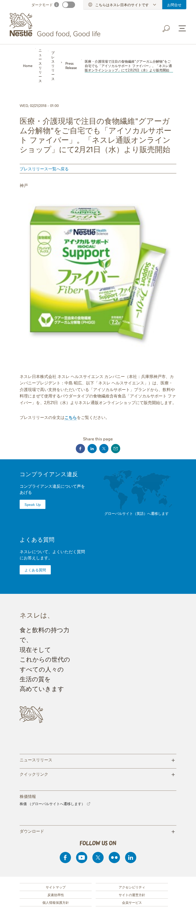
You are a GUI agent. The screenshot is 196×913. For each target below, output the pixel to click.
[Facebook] (65, 857)
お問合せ (174, 4)
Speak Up (32, 504)
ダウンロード (97, 831)
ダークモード (42, 4)
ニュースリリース (97, 759)
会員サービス (132, 902)
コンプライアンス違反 (49, 473)
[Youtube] (81, 857)
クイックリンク (97, 774)
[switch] (68, 5)
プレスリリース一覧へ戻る (44, 168)
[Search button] (166, 29)
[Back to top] (185, 904)
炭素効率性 (55, 894)
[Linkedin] (130, 857)
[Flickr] (114, 857)
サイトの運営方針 (132, 894)
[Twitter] (98, 857)
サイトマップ (56, 887)
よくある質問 (37, 539)
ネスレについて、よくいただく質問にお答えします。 (52, 554)
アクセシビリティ (132, 887)
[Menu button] (182, 28)
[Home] (56, 25)
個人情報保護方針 (55, 902)
